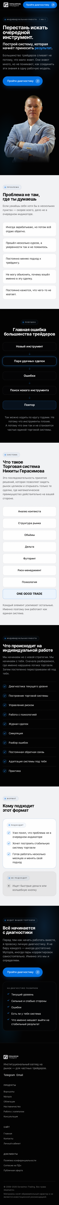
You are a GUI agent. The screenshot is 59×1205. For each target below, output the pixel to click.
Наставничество (12, 1106)
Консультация (11, 1116)
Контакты (8, 1138)
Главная (8, 1133)
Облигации (9, 1101)
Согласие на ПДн (12, 1165)
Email (19, 1075)
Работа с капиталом (14, 1111)
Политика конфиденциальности (20, 1160)
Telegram (9, 1075)
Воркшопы (9, 1091)
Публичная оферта (13, 1170)
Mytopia (8, 1096)
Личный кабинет (12, 1143)
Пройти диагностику (37, 4)
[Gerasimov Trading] (11, 1057)
